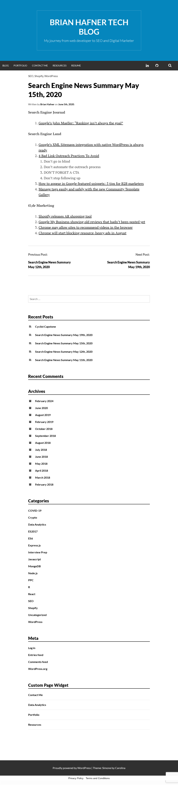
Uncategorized (37, 614)
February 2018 (44, 484)
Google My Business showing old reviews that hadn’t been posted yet (92, 221)
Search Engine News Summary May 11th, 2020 (63, 360)
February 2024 (44, 401)
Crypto (32, 517)
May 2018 (41, 463)
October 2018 (43, 428)
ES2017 (33, 531)
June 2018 (41, 456)
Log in (31, 648)
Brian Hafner (47, 104)
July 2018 (41, 449)
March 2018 (42, 477)
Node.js (33, 573)
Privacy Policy (75, 778)
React (31, 594)
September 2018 (45, 435)
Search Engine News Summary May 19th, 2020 (63, 335)
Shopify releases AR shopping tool (65, 216)
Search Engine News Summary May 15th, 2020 (63, 343)
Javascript (34, 559)
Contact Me (40, 65)
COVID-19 (34, 510)
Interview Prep (37, 552)
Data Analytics (37, 524)
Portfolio (20, 65)
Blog (5, 65)
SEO (30, 76)
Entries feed (35, 654)
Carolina (120, 768)
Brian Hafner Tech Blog (89, 27)
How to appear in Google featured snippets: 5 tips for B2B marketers (91, 183)
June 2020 (41, 408)
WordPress (51, 76)
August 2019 (43, 414)
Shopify (38, 76)
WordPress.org (37, 668)
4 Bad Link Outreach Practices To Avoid (69, 155)
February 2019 (44, 421)
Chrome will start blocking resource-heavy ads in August (82, 233)
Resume (76, 65)
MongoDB (34, 566)
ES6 (30, 538)
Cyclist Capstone (45, 326)
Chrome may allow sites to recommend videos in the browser (86, 227)
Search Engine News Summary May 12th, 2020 (63, 351)
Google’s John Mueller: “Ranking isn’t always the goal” (81, 123)
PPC (31, 580)
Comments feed (38, 661)
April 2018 (41, 470)
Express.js (34, 545)
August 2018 (43, 442)
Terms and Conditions (98, 778)
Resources (59, 65)
